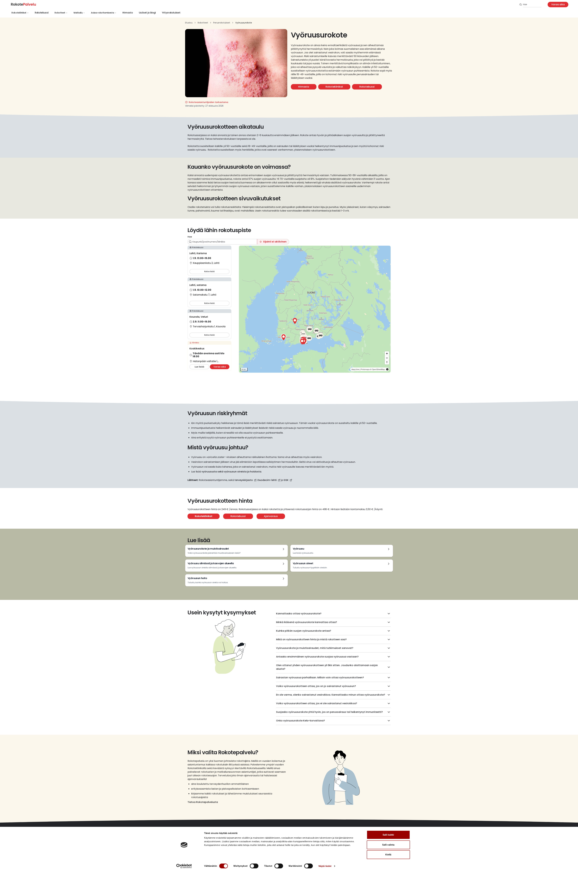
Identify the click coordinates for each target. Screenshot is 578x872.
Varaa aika (558, 4)
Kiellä (388, 854)
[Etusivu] (26, 4)
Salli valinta (388, 844)
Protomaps (365, 369)
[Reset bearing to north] (387, 362)
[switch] (254, 866)
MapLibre (355, 369)
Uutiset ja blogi (147, 12)
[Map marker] (295, 321)
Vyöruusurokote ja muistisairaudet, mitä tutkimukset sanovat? (314, 648)
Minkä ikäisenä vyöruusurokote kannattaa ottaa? (306, 622)
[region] (315, 309)
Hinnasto (127, 12)
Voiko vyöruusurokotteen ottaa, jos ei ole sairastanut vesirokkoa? (316, 703)
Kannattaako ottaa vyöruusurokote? (298, 613)
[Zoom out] (387, 358)
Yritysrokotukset (171, 12)
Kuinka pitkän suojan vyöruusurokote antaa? (303, 631)
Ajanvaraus (271, 516)
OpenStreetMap (378, 369)
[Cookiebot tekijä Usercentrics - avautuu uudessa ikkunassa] (184, 866)
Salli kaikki (388, 834)
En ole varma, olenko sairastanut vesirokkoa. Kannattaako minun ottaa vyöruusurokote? (330, 694)
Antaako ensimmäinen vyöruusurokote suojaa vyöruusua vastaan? (317, 656)
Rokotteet (60, 12)
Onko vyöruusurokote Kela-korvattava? (300, 720)
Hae (190, 237)
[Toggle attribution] (387, 369)
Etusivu (189, 22)
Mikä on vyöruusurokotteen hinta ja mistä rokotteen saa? (311, 639)
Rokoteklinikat (18, 12)
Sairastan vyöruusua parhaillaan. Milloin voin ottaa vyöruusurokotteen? (320, 677)
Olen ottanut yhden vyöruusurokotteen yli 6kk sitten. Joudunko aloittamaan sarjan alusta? (327, 667)
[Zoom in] (387, 353)
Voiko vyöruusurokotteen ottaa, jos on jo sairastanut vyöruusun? (316, 686)
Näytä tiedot (325, 866)
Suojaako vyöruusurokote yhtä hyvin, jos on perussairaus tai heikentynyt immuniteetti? (329, 712)
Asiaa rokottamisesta (102, 12)
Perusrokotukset (221, 22)
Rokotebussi (42, 12)
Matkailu (78, 12)
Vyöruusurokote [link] (243, 22)
